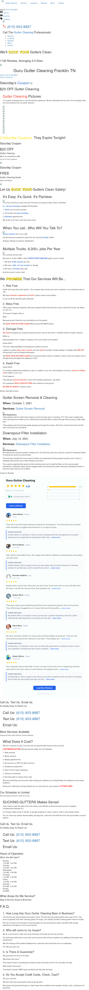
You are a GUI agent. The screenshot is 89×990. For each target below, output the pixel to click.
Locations (33, 3)
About (52, 3)
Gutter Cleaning (11, 3)
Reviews (44, 3)
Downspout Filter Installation (33, 444)
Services (24, 3)
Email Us (6, 16)
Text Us (6, 13)
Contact (61, 3)
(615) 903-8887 (12, 9)
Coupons (6, 19)
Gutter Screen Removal (30, 408)
